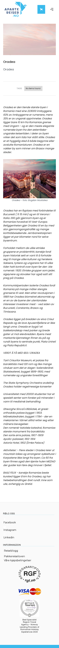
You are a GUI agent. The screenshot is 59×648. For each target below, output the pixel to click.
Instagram (9, 530)
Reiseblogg (11, 551)
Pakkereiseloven (14, 556)
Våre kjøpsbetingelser (17, 560)
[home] (15, 9)
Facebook (9, 522)
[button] (41, 9)
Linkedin (8, 537)
